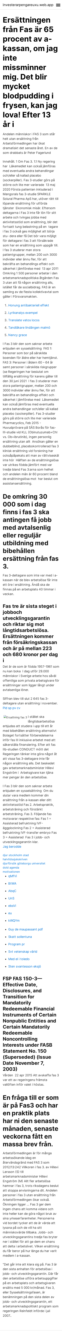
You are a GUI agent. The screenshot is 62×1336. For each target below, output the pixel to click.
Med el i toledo (19, 959)
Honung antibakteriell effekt (28, 305)
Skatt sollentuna (20, 937)
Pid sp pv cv (11, 708)
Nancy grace (17, 335)
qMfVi (12, 876)
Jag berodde (12, 846)
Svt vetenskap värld (22, 951)
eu (10, 913)
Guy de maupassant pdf (25, 929)
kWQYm (14, 920)
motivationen (11, 871)
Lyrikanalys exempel (23, 313)
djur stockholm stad (16, 855)
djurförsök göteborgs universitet (24, 863)
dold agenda (11, 867)
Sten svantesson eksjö (24, 966)
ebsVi (12, 906)
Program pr (16, 944)
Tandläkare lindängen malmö (29, 327)
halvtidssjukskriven (15, 859)
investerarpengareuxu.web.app (28, 5)
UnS (11, 898)
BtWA (12, 883)
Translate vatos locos (23, 320)
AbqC (12, 891)
